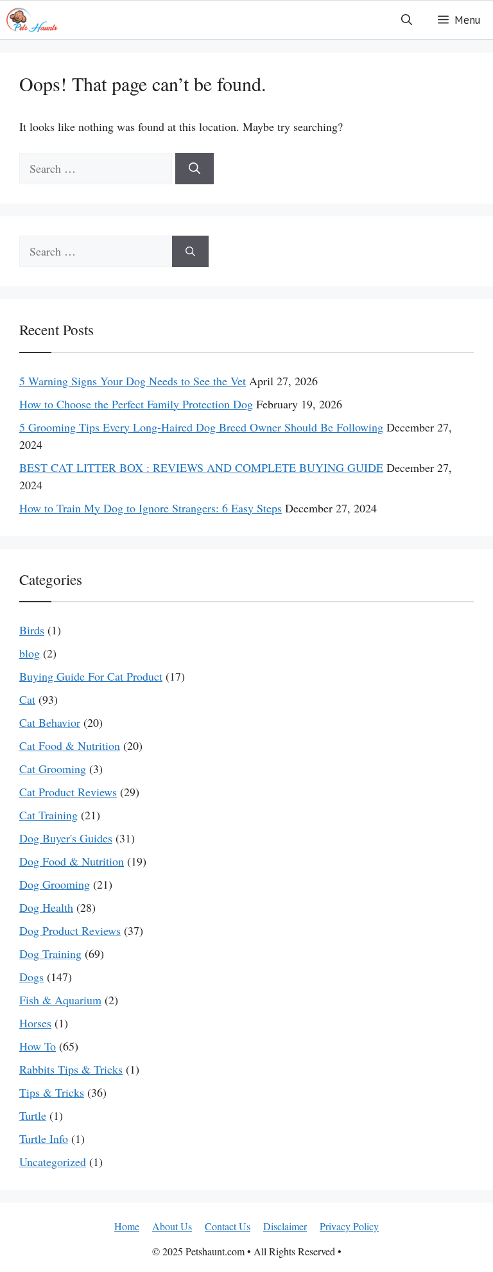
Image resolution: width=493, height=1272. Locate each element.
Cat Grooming (52, 768)
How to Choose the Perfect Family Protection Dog (136, 404)
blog (29, 653)
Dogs (31, 976)
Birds (31, 630)
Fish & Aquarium (60, 999)
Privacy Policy (349, 1226)
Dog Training (50, 953)
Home (126, 1226)
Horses (35, 1023)
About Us (172, 1226)
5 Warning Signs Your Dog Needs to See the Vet (132, 380)
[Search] (194, 168)
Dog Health (46, 907)
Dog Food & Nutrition (71, 861)
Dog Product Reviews (70, 930)
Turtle (32, 1115)
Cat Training (48, 815)
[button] (406, 20)
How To (37, 1046)
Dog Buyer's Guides (65, 838)
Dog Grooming (54, 884)
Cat (27, 699)
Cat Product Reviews (68, 791)
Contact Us (227, 1226)
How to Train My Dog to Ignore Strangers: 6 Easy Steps (150, 508)
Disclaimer (285, 1226)
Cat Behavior (49, 722)
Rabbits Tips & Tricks (71, 1069)
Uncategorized (52, 1161)
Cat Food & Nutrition (69, 745)
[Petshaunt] (32, 20)
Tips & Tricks (51, 1092)
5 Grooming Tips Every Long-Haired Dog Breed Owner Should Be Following (201, 427)
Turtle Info (43, 1138)
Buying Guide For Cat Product (90, 676)
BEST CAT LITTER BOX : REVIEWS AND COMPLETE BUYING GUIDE (201, 467)
